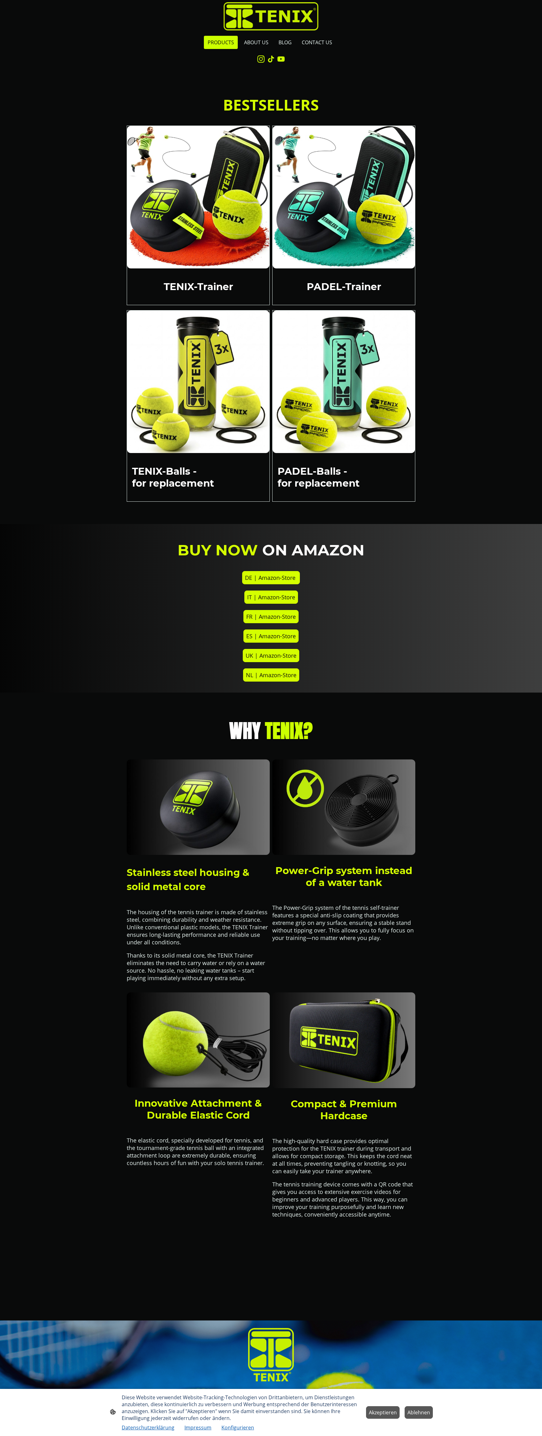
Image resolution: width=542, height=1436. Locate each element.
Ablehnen (418, 1412)
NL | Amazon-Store (271, 675)
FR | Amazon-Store (271, 616)
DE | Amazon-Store (271, 577)
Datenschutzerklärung (148, 1427)
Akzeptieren (383, 1412)
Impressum (197, 1427)
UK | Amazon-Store (271, 655)
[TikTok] (271, 59)
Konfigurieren (237, 1427)
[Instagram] (261, 59)
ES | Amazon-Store (271, 636)
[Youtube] (281, 59)
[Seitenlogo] (271, 16)
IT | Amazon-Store (271, 597)
